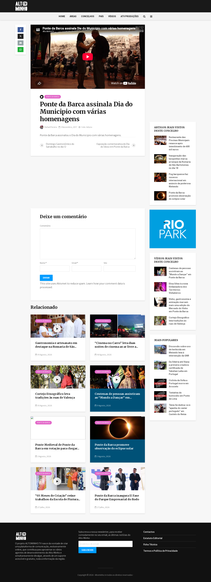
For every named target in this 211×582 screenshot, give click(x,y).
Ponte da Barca (52, 97)
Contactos (148, 532)
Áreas (73, 16)
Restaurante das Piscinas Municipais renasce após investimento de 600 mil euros (179, 143)
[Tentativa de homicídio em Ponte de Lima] (160, 395)
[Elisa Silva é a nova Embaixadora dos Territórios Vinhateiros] (160, 286)
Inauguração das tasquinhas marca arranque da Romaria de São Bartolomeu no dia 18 (180, 161)
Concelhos (87, 16)
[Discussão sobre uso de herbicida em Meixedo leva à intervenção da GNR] (160, 349)
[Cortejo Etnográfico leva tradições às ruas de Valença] (58, 376)
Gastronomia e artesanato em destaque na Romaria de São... (56, 345)
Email (75, 263)
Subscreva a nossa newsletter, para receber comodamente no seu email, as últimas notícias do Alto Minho (104, 535)
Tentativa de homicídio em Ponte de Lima (179, 395)
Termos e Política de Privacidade (160, 550)
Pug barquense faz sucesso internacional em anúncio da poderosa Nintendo (180, 180)
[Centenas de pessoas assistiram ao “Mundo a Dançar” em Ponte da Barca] (117, 376)
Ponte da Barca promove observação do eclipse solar (114, 446)
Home (62, 16)
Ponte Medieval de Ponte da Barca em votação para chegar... (57, 446)
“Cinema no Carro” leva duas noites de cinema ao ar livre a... (116, 345)
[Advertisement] (88, 182)
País (101, 16)
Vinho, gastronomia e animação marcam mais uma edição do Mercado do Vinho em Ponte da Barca (180, 305)
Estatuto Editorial (152, 538)
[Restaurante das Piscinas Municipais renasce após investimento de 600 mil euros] (160, 140)
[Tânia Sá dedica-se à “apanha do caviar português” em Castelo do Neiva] (160, 408)
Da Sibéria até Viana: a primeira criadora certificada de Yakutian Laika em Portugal (179, 368)
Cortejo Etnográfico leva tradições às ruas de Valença (55, 395)
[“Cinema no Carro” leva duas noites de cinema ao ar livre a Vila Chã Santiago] (117, 326)
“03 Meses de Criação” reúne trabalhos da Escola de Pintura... (57, 497)
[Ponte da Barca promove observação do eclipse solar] (117, 427)
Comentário (45, 226)
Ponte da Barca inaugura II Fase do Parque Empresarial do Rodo (117, 497)
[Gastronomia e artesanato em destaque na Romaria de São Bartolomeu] (58, 326)
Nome (43, 263)
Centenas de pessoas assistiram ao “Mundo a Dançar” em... (117, 395)
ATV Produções (130, 16)
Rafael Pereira (50, 127)
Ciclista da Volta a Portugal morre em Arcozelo (179, 383)
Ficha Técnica (150, 544)
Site (105, 263)
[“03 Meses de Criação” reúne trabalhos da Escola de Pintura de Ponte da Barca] (58, 478)
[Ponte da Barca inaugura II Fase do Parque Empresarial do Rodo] (117, 478)
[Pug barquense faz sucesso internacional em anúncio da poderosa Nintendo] (160, 177)
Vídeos (112, 16)
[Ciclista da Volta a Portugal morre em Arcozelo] (160, 383)
